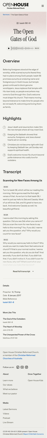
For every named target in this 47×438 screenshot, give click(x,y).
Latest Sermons (10, 409)
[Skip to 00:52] (6, 240)
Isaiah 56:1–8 (8, 302)
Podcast (6, 418)
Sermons (6, 15)
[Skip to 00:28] (6, 215)
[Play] (9, 48)
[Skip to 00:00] (6, 187)
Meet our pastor (10, 393)
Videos (6, 413)
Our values (7, 385)
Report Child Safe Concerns (34, 434)
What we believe (10, 389)
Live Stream (8, 422)
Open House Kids (35, 380)
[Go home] (16, 6)
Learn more (8, 380)
